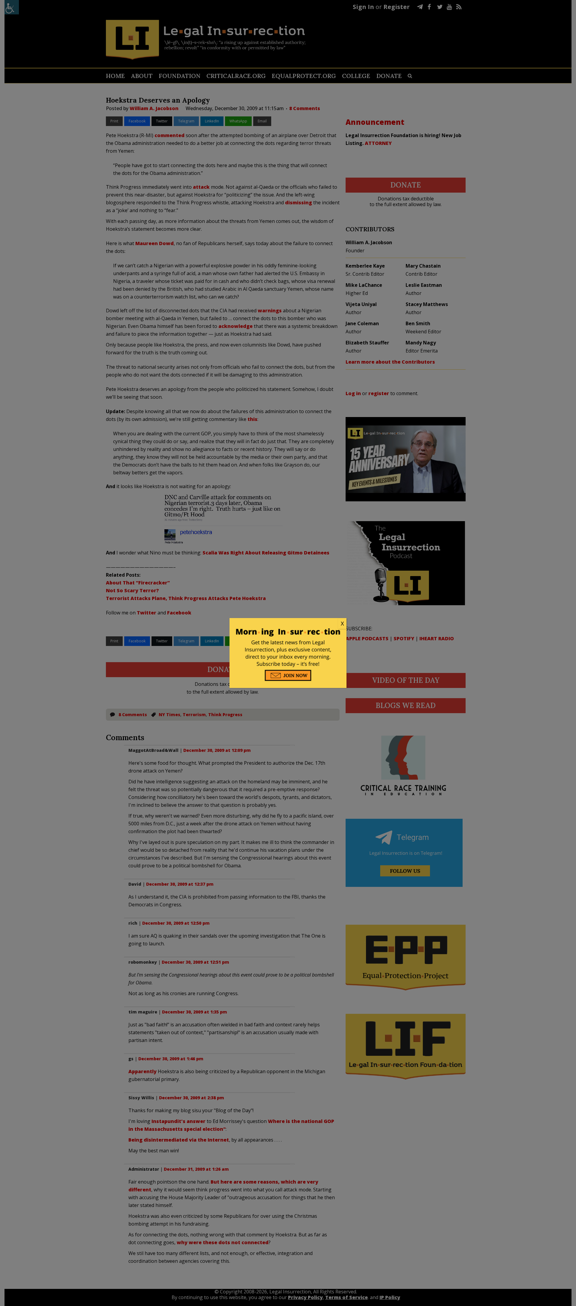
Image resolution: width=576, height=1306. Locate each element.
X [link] (342, 623)
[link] (288, 623)
